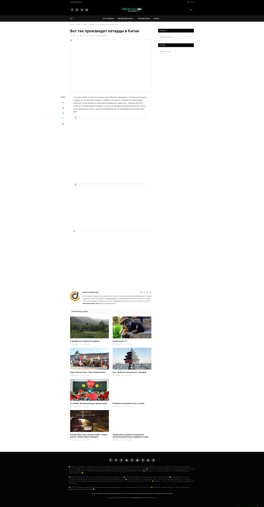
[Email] (63, 124)
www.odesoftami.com (90, 303)
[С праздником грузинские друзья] (89, 327)
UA (191, 10)
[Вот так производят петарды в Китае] (110, 65)
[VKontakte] (63, 108)
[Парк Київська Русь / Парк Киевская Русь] (89, 359)
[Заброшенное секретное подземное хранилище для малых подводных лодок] (132, 421)
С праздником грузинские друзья (85, 341)
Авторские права (97, 493)
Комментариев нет (102, 36)
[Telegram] (63, 113)
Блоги (156, 18)
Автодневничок (125, 18)
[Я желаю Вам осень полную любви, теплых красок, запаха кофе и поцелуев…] (89, 421)
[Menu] (71, 18)
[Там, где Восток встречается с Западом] (132, 359)
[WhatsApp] (63, 118)
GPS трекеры (108, 18)
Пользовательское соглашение (135, 493)
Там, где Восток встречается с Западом (129, 372)
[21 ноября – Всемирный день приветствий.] (89, 390)
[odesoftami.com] (132, 10)
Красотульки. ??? (120, 341)
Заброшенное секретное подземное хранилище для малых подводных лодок (131, 436)
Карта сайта (169, 493)
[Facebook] (63, 103)
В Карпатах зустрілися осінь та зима (128, 403)
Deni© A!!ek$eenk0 (90, 292)
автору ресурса (111, 298)
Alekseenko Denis (137, 497)
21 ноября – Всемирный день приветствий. (88, 403)
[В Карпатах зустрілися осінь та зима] (132, 390)
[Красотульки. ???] (132, 327)
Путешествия (144, 18)
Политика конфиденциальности (113, 493)
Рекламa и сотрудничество (155, 493)
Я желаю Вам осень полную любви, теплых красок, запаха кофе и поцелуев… (88, 436)
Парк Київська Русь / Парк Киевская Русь (87, 372)
